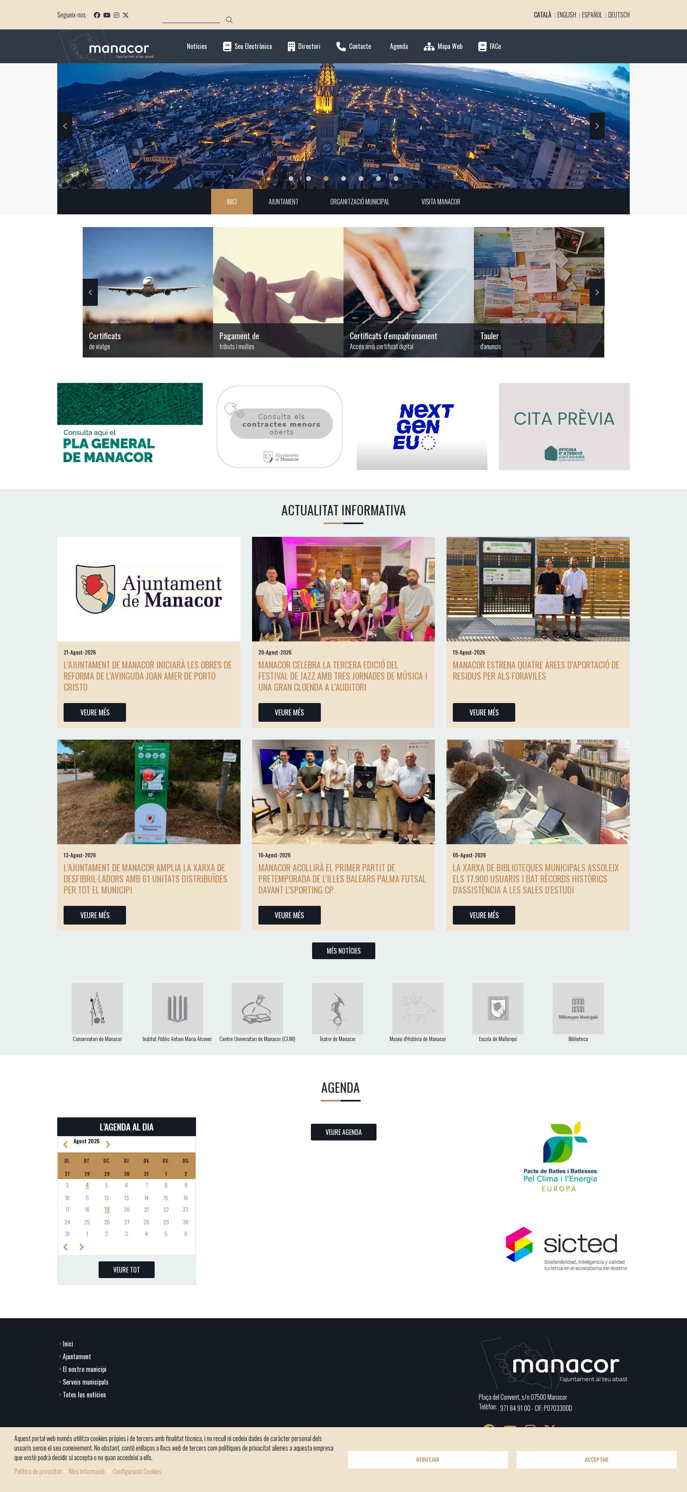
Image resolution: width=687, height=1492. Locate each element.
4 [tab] (343, 178)
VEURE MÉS (95, 712)
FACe (495, 46)
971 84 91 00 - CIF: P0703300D (536, 1408)
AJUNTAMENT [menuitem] (284, 201)
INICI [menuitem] (232, 201)
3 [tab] (326, 178)
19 (107, 1209)
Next (597, 126)
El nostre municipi (85, 1369)
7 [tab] (396, 178)
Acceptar (596, 1459)
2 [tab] (308, 178)
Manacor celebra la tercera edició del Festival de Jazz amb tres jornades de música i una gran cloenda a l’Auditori (342, 675)
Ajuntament (77, 1356)
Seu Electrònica (253, 46)
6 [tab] (378, 178)
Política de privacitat (37, 1471)
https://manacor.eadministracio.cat (539, 292)
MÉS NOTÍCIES (344, 951)
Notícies (197, 46)
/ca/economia (278, 292)
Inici (68, 1343)
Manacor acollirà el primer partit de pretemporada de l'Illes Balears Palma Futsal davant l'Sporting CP (342, 878)
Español (592, 14)
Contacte (360, 46)
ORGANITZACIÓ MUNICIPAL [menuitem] (360, 201)
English (566, 14)
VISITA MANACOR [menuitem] (440, 201)
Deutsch (619, 14)
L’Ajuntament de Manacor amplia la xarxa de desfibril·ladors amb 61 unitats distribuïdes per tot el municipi (145, 878)
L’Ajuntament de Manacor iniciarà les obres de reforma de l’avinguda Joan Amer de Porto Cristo (148, 675)
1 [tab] (291, 178)
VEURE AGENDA (344, 1132)
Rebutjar (427, 1459)
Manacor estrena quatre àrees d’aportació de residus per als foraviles (536, 670)
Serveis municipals (86, 1382)
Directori (309, 46)
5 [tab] (361, 178)
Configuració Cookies (137, 1471)
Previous (64, 126)
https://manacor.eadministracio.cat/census (409, 292)
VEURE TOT (126, 1269)
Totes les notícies (84, 1394)
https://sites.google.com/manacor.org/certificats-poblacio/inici (148, 292)
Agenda (399, 46)
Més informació (87, 1471)
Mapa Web (450, 46)
